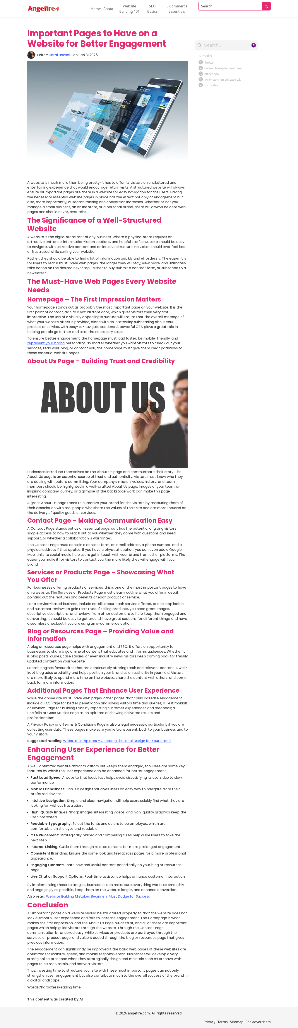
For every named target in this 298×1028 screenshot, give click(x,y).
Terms (223, 1021)
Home (96, 8)
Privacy (209, 1021)
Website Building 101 (129, 9)
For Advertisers (258, 1021)
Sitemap (236, 1021)
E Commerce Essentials (176, 9)
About (108, 8)
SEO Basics (152, 9)
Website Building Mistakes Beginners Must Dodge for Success (98, 896)
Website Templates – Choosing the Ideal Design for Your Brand (117, 740)
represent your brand (46, 343)
